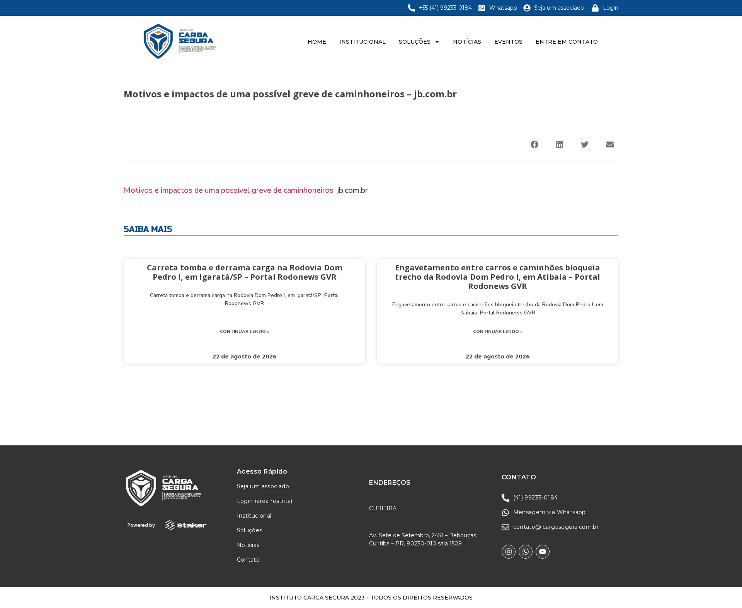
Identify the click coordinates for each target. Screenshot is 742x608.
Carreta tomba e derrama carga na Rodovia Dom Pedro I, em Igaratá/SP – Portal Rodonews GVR (244, 272)
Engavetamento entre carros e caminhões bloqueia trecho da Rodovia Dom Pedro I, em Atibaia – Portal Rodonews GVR (497, 276)
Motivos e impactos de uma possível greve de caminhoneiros (229, 190)
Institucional (362, 41)
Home (317, 41)
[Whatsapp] (526, 552)
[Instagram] (509, 552)
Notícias (467, 41)
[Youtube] (543, 552)
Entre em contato (567, 41)
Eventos (508, 41)
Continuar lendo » (244, 331)
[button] (534, 144)
